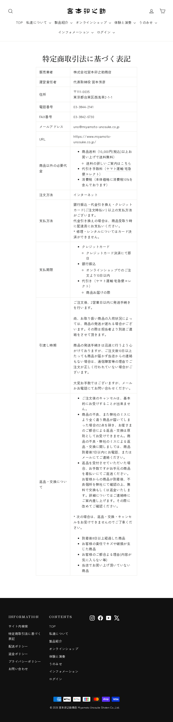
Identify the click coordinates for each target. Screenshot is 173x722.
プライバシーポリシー (24, 661)
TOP (19, 22)
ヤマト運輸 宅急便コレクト (106, 171)
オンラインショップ (92, 22)
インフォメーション (74, 32)
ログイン (104, 32)
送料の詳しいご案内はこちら (108, 163)
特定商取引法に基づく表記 (24, 636)
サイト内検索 (18, 626)
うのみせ (146, 22)
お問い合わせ (18, 669)
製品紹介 (61, 22)
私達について (37, 22)
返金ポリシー (18, 654)
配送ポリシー (18, 646)
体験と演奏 (123, 22)
